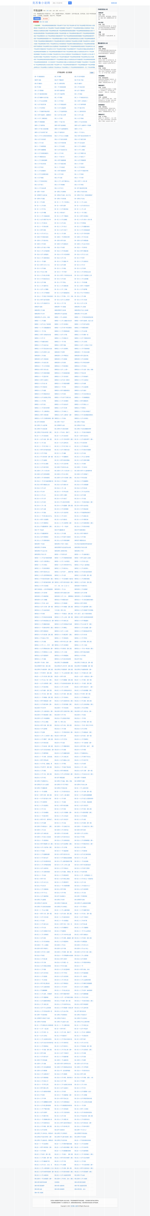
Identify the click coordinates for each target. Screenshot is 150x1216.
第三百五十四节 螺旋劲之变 (42, 484)
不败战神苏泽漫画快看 (40, 49)
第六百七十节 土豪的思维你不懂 (63, 861)
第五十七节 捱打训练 (80, 139)
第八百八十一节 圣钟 (80, 1105)
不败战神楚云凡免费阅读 (46, 67)
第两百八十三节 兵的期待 (61, 401)
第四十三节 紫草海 (40, 125)
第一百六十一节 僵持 (40, 261)
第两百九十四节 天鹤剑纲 (41, 415)
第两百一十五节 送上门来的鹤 (43, 324)
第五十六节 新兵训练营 (61, 139)
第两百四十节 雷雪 (60, 352)
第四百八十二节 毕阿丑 (81, 638)
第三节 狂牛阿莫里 (80, 76)
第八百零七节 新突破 (40, 1022)
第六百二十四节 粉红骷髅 (61, 805)
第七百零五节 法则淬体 (41, 903)
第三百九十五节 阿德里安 (41, 537)
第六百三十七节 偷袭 (40, 823)
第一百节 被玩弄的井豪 (81, 188)
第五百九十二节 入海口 (81, 767)
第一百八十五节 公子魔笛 (41, 289)
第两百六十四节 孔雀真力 (41, 380)
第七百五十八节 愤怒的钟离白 (83, 962)
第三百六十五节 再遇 (80, 495)
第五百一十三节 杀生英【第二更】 (44, 676)
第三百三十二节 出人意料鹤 (82, 457)
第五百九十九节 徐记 (40, 777)
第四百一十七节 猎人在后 (81, 561)
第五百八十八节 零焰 (60, 763)
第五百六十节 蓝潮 (40, 732)
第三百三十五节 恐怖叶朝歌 (82, 460)
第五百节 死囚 (78, 659)
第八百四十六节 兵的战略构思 (43, 1067)
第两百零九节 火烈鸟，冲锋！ (43, 317)
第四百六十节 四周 (40, 613)
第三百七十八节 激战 (40, 512)
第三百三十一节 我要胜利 (61, 457)
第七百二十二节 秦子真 (81, 920)
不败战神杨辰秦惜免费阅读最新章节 (46, 59)
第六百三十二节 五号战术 (61, 816)
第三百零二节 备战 (80, 422)
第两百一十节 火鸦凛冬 (61, 317)
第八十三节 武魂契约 (40, 171)
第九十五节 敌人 (39, 184)
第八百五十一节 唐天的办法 (82, 1070)
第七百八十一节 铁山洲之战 (62, 990)
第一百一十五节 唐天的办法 (82, 205)
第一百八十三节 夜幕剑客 (61, 286)
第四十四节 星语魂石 (60, 125)
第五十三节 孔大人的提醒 (61, 136)
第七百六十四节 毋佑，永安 (82, 969)
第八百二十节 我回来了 (61, 1035)
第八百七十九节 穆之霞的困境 (43, 1105)
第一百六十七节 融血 (40, 268)
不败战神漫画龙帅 (76, 54)
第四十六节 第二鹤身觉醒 (41, 129)
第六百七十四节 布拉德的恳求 (83, 865)
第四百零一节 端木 (40, 544)
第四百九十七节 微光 (80, 655)
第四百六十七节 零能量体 (81, 620)
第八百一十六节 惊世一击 (41, 1032)
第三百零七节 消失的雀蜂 (61, 429)
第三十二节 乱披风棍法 (61, 111)
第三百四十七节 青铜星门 (81, 474)
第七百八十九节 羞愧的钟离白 (43, 1001)
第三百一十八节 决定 (40, 443)
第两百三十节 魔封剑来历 (41, 341)
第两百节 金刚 (38, 307)
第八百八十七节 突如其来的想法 (83, 1112)
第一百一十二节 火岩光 (81, 202)
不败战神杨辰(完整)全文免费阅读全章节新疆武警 (69, 59)
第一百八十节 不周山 (60, 282)
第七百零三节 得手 (60, 899)
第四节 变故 (38, 80)
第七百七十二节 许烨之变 (61, 980)
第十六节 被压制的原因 (41, 94)
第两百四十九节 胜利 (60, 362)
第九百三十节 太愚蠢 (60, 1165)
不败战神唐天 (85, 62)
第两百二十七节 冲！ (40, 338)
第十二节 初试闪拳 (80, 87)
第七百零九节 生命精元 (61, 906)
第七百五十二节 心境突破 (81, 955)
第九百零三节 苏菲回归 (61, 1133)
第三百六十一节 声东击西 (61, 491)
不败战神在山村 (54, 57)
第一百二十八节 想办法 (41, 223)
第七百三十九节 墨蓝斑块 (61, 941)
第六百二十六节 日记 (40, 809)
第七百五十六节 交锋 (40, 962)
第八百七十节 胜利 (40, 1095)
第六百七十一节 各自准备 (81, 861)
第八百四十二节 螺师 (80, 1060)
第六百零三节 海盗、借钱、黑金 (63, 781)
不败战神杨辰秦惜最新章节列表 (57, 51)
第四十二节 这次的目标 (81, 122)
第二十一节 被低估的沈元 (81, 97)
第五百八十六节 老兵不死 (81, 760)
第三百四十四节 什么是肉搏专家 (83, 470)
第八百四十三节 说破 (40, 1063)
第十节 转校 (38, 87)
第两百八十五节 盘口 (40, 404)
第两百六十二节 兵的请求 (61, 376)
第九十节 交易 (58, 177)
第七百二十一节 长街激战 (61, 920)
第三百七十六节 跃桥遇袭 (61, 509)
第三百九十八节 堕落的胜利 (42, 540)
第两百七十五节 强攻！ (81, 390)
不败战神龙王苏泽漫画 (46, 54)
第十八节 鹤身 (78, 94)
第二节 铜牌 (58, 76)
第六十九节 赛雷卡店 (80, 153)
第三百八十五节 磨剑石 (61, 519)
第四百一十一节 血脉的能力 (82, 554)
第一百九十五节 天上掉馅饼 (62, 300)
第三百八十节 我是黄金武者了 (83, 512)
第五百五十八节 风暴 (60, 729)
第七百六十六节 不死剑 (61, 973)
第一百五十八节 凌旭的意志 (42, 258)
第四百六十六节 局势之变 (61, 620)
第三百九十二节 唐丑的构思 (82, 526)
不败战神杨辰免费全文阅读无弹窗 (44, 64)
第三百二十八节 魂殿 (60, 453)
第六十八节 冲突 (59, 153)
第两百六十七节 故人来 (41, 383)
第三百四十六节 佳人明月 (61, 474)
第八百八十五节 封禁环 (41, 1112)
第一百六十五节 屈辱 (60, 265)
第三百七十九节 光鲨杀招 (61, 512)
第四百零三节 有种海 (40, 547)
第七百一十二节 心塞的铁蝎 (62, 910)
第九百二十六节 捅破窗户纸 (42, 1161)
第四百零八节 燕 (79, 551)
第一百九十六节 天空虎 (81, 300)
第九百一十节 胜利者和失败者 (83, 1140)
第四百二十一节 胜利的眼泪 (42, 568)
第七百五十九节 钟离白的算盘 (43, 966)
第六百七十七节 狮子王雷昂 (82, 868)
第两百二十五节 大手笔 (61, 334)
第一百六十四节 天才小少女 (42, 265)
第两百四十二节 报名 (40, 355)
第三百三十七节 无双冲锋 (61, 463)
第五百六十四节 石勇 (60, 736)
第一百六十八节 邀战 (60, 268)
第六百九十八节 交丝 (80, 892)
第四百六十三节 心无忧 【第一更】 (64, 617)
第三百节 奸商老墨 (40, 422)
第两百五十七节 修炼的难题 (42, 373)
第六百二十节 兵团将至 (41, 802)
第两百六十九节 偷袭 (80, 383)
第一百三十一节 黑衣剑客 (41, 226)
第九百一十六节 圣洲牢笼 (81, 1147)
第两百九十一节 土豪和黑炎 (42, 411)
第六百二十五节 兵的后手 (81, 805)
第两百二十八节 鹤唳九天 (61, 338)
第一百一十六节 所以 (40, 209)
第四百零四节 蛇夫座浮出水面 (63, 547)
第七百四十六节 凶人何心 (81, 948)
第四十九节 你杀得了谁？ (41, 132)
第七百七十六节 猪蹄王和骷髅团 (83, 983)
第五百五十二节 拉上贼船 (41, 722)
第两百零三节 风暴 (40, 310)
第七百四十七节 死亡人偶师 (42, 952)
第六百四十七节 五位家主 (81, 833)
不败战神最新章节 (71, 49)
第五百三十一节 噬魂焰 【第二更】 (44, 697)
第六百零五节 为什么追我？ (42, 784)
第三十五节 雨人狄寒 (60, 115)
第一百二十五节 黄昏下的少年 (43, 219)
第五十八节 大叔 (39, 143)
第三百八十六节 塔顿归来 (81, 519)
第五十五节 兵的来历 (40, 139)
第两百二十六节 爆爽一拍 (81, 334)
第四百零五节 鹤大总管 (81, 547)
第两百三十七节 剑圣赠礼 (61, 348)
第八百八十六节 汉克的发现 (62, 1112)
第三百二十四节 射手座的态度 (43, 450)
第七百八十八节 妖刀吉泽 (81, 997)
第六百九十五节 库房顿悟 (81, 889)
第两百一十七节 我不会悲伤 (82, 324)
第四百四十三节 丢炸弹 (41, 593)
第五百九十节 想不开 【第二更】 (43, 767)
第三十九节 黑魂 (79, 118)
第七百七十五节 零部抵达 (61, 983)
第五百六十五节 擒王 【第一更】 (83, 736)
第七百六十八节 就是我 (41, 976)
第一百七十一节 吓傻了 (61, 272)
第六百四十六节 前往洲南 (61, 833)
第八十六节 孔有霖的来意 (41, 174)
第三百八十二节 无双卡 (61, 516)
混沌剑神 (100, 95)
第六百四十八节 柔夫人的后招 (43, 837)
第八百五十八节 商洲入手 (41, 1081)
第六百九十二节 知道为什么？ (83, 885)
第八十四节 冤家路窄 (60, 171)
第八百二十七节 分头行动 (81, 1042)
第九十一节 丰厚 (79, 177)
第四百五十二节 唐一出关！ (42, 603)
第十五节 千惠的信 (80, 90)
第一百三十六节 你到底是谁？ (83, 230)
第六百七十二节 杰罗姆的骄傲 (43, 865)
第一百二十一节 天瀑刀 (81, 212)
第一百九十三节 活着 (80, 296)
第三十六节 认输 (79, 115)
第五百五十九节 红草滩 (81, 729)
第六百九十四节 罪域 (60, 889)
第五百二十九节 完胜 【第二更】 (63, 694)
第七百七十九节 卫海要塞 (81, 987)
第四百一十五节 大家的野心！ (43, 561)
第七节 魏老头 (38, 83)
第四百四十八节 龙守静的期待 (83, 596)
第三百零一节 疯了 (60, 422)
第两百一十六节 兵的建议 (61, 324)
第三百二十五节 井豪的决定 (62, 450)
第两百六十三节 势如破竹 (81, 376)
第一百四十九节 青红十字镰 (42, 247)
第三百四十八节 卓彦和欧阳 (42, 477)
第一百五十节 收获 (60, 247)
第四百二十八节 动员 (60, 575)
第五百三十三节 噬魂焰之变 (82, 697)
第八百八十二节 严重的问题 (42, 1109)
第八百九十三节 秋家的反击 (82, 1119)
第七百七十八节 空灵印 (61, 987)
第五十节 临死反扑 (60, 132)
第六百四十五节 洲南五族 (41, 833)
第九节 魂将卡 (78, 83)
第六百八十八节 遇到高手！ (62, 882)
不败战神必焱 (57, 67)
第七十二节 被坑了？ (80, 157)
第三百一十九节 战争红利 (61, 443)
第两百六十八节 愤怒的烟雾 (62, 383)
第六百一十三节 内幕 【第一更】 (83, 791)
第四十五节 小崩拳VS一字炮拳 (83, 125)
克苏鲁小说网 (41, 3)
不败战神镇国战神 (82, 64)
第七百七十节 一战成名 (81, 976)
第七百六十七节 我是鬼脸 (81, 973)
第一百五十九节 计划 (60, 258)
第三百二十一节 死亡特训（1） (43, 446)
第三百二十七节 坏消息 (41, 453)
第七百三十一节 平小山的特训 (83, 931)
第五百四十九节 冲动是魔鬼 (42, 718)
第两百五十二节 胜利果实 (61, 366)
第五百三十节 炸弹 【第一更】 (83, 694)
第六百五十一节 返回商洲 (41, 840)
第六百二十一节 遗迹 (60, 802)
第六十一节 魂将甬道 (40, 146)
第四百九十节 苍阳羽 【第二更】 (63, 648)
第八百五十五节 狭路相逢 (41, 1077)
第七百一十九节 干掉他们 (81, 917)
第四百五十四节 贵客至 (81, 603)
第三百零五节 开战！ (80, 425)
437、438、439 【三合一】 (62, 586)
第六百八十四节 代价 (40, 879)
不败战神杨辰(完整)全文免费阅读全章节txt (77, 51)
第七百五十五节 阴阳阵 (81, 959)
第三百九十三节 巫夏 (60, 533)
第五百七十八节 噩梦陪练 (41, 753)
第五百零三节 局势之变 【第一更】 (84, 662)
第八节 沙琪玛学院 (60, 83)
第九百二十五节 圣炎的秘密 (82, 1158)
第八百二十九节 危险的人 (61, 1046)
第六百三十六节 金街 (80, 819)
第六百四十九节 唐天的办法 (62, 837)
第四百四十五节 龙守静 (81, 593)
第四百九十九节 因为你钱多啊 (63, 659)
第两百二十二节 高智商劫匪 (62, 331)
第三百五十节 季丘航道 (81, 477)
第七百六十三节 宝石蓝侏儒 (62, 969)
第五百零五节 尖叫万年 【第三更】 (64, 666)
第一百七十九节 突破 (40, 282)
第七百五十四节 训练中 (61, 959)
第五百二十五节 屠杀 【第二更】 (43, 690)
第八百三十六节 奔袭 (80, 1053)
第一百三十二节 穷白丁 (61, 226)
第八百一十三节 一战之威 (41, 1028)
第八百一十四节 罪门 (60, 1028)
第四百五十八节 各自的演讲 (42, 610)
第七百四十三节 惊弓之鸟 (81, 945)
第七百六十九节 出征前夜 (61, 976)
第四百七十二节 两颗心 (61, 627)
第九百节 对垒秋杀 (60, 1130)
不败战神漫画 (91, 67)
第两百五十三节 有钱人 (81, 366)
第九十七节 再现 (79, 184)
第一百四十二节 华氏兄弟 (81, 237)
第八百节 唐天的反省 (80, 1011)
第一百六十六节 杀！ (80, 265)
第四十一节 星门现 (60, 122)
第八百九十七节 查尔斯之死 (62, 1126)
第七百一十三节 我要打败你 (82, 910)
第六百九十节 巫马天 (40, 885)
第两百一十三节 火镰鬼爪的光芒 (63, 320)
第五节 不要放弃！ (60, 80)
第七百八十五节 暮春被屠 (81, 994)
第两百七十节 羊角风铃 (41, 387)
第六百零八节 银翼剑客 (41, 788)
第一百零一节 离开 (40, 191)
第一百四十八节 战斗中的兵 (82, 244)
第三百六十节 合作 (40, 491)
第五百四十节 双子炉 (40, 708)
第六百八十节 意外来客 (81, 872)
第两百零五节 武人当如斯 (81, 310)
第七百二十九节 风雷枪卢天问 (43, 931)
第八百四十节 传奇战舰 (41, 1060)
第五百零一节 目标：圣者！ (42, 662)
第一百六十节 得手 (80, 258)
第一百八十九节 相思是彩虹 (62, 293)
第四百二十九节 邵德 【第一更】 (83, 575)
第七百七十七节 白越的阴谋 (42, 987)
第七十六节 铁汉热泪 (40, 164)
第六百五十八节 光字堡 (61, 847)
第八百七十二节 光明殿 (81, 1095)
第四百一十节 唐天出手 (61, 554)
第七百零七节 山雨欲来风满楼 (83, 903)
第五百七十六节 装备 (60, 749)
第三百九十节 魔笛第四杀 (41, 533)
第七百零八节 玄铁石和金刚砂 (43, 906)
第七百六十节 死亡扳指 (61, 966)
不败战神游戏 (46, 57)
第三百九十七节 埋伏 (80, 537)
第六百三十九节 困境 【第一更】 (83, 823)
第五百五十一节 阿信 (80, 718)
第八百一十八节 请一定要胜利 (83, 1032)
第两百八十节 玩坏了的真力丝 (63, 397)
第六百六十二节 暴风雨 (81, 851)
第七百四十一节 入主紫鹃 (41, 945)
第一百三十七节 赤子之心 (41, 233)
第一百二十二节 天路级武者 (42, 216)
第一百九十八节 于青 (60, 303)
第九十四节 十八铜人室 (81, 181)
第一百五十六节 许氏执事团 (62, 254)
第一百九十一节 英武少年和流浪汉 (44, 296)
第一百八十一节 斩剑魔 (81, 282)
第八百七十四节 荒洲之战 (61, 1098)
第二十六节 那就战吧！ (61, 104)
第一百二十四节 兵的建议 (81, 216)
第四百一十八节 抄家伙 (41, 565)
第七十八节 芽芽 (79, 164)
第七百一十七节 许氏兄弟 (41, 917)
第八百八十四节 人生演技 (81, 1109)
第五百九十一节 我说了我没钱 (63, 767)
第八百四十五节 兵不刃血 (81, 1063)
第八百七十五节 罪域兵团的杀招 (83, 1098)
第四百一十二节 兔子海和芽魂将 (43, 558)
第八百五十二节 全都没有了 (42, 1074)
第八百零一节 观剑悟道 (41, 1015)
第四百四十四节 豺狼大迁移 (62, 593)
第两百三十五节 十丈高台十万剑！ (84, 345)
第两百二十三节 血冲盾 (81, 331)
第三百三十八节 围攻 (80, 463)
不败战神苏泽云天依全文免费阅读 (62, 54)
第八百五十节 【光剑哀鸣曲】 (63, 1070)
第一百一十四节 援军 (60, 205)
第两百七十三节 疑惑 (40, 390)
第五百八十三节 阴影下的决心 (83, 756)
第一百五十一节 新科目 (81, 247)
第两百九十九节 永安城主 (81, 418)
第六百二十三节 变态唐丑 (41, 805)
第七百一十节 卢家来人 (81, 906)
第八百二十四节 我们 (80, 1039)
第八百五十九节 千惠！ (61, 1081)
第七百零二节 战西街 (40, 899)
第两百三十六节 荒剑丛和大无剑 (43, 348)
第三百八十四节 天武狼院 (41, 519)
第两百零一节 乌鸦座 (60, 307)
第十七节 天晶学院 (60, 94)
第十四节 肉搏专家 (60, 90)
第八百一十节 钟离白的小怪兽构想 (44, 1025)
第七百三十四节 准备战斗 (81, 934)
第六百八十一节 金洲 (40, 875)
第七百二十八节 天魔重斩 (81, 927)
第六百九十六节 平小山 (41, 892)
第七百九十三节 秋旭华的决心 (63, 1004)
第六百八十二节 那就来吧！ (62, 875)
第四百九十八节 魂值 (40, 659)
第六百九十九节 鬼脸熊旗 (41, 896)
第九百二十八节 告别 (80, 1161)
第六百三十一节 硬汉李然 (41, 816)
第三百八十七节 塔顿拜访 (41, 523)
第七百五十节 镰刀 (40, 955)
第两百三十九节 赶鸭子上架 (42, 352)
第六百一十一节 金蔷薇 (41, 791)
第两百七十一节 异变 (60, 387)
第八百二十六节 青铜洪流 (61, 1042)
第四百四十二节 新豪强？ (81, 589)
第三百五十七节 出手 (40, 488)
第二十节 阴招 (58, 97)
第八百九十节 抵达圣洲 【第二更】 (84, 1116)
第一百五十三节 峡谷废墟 (61, 251)
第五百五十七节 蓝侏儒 (41, 729)
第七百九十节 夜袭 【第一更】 (63, 1001)
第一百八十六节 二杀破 (61, 289)
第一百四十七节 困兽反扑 (61, 244)
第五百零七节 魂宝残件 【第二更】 (44, 669)
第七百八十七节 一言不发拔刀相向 (64, 997)
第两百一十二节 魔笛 (40, 320)
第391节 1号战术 (39, 530)
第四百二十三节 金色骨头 (81, 568)
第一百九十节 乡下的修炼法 (82, 293)
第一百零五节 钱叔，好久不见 (63, 195)
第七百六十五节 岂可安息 (41, 973)
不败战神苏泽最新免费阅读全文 (74, 44)
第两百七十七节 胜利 (60, 394)
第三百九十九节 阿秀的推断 (62, 540)
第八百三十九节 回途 (80, 1056)
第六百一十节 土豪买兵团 (81, 788)
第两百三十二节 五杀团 (81, 341)
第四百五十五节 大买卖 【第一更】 (44, 606)
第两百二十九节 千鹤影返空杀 (83, 338)
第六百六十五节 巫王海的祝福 (83, 854)
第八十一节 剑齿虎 (60, 167)
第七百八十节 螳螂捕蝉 (41, 990)
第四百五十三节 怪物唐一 (61, 603)
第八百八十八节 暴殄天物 (41, 1116)
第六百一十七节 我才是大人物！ (43, 798)
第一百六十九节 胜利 (80, 268)
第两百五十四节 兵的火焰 (41, 369)
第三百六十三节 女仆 (40, 495)
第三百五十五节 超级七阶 (61, 484)
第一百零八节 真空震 (60, 198)
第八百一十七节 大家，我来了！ (63, 1032)
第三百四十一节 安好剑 (81, 467)
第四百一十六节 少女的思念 (62, 561)
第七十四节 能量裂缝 (60, 160)
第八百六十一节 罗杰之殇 (41, 1084)
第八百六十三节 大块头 (81, 1084)
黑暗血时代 (101, 114)
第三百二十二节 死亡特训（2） (63, 446)
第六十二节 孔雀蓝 (60, 146)
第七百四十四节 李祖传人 (41, 948)
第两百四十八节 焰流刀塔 (41, 362)
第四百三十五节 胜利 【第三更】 (83, 582)
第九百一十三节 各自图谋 (81, 1144)
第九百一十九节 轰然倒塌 (81, 1151)
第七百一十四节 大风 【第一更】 (43, 913)
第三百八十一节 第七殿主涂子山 (43, 516)
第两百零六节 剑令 (40, 314)
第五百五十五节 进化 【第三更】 (63, 725)
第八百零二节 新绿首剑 (61, 1015)
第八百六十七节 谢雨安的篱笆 (43, 1091)
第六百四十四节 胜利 (80, 830)
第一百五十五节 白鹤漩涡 (41, 254)
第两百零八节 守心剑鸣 (81, 314)
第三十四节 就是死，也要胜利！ (43, 115)
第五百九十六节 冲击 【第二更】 (43, 774)
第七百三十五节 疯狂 (40, 938)
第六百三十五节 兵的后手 (61, 819)
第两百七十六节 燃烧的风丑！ (43, 394)
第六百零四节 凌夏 (80, 781)
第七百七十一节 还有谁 (41, 980)
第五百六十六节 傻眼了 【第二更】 (44, 739)
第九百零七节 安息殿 (80, 1137)
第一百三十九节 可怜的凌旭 (82, 233)
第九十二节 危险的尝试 (41, 181)
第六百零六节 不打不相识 (61, 784)
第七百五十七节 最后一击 (61, 962)
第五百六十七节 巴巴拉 (61, 739)
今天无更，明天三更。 (61, 610)
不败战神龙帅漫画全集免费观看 (84, 49)
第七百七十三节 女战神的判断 (83, 980)
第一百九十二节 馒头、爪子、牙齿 (64, 296)
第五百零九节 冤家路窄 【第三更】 (64, 669)
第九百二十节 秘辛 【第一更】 (43, 1154)
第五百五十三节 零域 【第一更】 (83, 722)
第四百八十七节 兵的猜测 (61, 645)
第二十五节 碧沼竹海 (40, 104)
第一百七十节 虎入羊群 (41, 272)
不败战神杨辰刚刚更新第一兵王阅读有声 (45, 62)
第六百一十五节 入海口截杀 (62, 795)
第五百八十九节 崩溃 (80, 763)
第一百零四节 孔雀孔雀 (41, 195)
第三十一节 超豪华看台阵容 (42, 111)
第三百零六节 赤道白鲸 (41, 429)
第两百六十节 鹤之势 (80, 373)
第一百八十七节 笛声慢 (81, 289)
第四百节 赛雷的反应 (80, 540)
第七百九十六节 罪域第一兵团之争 (64, 1008)
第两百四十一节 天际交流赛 (82, 352)
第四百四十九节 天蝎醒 (41, 600)
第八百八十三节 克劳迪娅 (61, 1109)
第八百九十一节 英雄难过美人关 (43, 1119)
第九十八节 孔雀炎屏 (40, 188)
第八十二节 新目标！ (80, 167)
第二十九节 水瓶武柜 (60, 108)
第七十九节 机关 (39, 167)
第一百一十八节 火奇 (80, 209)
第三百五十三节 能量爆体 (81, 481)
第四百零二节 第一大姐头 (61, 544)
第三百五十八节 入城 (60, 488)
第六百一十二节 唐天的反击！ (63, 791)
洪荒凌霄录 (101, 76)
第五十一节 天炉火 (80, 132)
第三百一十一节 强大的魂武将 (83, 432)
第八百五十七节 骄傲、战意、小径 (84, 1077)
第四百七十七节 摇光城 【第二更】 (44, 634)
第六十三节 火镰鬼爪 (80, 146)
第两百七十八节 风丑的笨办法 (83, 394)
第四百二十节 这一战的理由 (82, 565)
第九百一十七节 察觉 (40, 1151)
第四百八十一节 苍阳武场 (61, 638)
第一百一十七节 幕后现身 (61, 209)
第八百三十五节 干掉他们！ (62, 1053)
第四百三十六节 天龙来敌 (41, 586)
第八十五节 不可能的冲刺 (81, 171)
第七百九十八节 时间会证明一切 (43, 1011)
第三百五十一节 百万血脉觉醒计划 (44, 481)
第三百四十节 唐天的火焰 (61, 467)
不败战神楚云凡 (65, 67)
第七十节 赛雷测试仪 (40, 157)
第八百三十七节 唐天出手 (41, 1056)
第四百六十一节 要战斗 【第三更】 (64, 613)
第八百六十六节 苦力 (80, 1088)
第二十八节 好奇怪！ (40, 108)
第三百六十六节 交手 (40, 498)
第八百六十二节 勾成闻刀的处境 (63, 1084)
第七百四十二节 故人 (60, 945)
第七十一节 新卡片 (60, 157)
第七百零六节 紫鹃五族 (61, 903)
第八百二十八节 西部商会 (41, 1046)
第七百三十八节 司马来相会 (42, 941)
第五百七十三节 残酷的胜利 (62, 746)
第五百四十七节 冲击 (60, 715)
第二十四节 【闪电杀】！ (81, 101)
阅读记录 (114, 3)
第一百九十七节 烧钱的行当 (42, 303)
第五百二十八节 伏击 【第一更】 (43, 694)
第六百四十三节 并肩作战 (61, 830)
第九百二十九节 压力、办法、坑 (43, 1165)
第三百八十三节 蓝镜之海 (81, 516)
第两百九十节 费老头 (80, 408)
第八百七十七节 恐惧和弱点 (62, 1102)
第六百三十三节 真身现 (81, 816)
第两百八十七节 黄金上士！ (82, 404)
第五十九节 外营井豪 (60, 143)
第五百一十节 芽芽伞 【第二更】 (43, 673)
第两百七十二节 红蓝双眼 (81, 387)
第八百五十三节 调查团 (61, 1074)
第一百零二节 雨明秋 (60, 191)
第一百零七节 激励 (40, 198)
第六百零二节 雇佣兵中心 (41, 781)
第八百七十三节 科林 (40, 1098)
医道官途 (100, 66)
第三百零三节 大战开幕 (41, 425)
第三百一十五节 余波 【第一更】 (43, 439)
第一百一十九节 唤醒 (40, 212)
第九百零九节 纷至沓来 (61, 1140)
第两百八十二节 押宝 (40, 401)
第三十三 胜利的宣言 (80, 111)
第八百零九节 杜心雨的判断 (82, 1022)
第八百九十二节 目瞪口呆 (61, 1119)
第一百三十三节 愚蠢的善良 (82, 226)
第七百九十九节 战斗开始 (61, 1011)
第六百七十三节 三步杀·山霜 (62, 865)
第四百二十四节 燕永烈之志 (42, 572)
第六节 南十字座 (79, 80)
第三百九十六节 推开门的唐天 (63, 537)
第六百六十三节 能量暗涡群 (42, 854)
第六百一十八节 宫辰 (60, 798)
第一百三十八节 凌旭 (60, 233)
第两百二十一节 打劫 (40, 331)
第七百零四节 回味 (80, 899)
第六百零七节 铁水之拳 (81, 784)
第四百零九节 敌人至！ (41, 554)
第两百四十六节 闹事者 (61, 359)
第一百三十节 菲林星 (80, 223)
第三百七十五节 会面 (40, 509)
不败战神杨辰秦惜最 (74, 57)
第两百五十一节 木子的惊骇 (42, 366)
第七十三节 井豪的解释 (41, 160)
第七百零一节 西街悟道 (81, 896)
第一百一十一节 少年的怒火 (62, 202)
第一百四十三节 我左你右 (41, 240)
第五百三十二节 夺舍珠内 (61, 697)
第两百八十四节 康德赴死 (81, 401)
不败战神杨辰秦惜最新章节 (70, 64)
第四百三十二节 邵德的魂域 (82, 579)
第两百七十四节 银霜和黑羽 (62, 390)
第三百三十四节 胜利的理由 (62, 460)
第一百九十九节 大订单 (81, 303)
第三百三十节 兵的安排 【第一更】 (44, 457)
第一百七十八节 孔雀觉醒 (81, 279)
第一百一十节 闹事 (40, 202)
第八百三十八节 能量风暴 (61, 1056)
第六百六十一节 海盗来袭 (61, 851)
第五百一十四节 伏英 (60, 676)
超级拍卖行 (101, 85)
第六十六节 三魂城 (80, 150)
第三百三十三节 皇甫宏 (41, 460)
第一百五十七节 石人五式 (81, 254)
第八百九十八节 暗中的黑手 (82, 1126)
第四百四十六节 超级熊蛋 (41, 596)
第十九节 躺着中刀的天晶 (41, 97)
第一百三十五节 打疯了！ (61, 230)
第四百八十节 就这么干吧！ (42, 638)
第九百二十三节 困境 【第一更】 (43, 1158)
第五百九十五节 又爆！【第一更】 (84, 770)
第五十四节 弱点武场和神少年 (83, 136)
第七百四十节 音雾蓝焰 (81, 941)
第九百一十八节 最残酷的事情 (63, 1151)
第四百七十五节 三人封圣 (61, 631)
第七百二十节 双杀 (40, 920)
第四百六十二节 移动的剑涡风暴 (43, 617)
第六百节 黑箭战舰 (60, 777)
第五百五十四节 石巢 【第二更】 (43, 725)
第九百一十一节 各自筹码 (41, 1144)
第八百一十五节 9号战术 (81, 1028)
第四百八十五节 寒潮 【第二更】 (83, 641)
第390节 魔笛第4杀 (60, 530)
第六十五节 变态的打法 (61, 150)
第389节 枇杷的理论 (80, 530)
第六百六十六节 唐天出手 (41, 858)
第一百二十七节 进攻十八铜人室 (83, 219)
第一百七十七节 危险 (60, 279)
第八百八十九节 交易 (60, 1116)
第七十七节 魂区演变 (60, 164)
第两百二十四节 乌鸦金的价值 (43, 334)
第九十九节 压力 (59, 188)
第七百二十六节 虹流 (40, 927)
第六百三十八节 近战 (60, 823)
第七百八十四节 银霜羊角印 (62, 994)
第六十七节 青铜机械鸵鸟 (41, 153)
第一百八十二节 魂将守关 (41, 286)
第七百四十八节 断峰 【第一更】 (63, 952)
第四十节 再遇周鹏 (40, 122)
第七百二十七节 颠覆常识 (61, 927)
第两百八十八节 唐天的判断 (42, 408)
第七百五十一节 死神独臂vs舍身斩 (64, 955)
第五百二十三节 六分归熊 (61, 687)
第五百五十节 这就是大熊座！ (63, 718)
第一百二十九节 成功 (60, 223)
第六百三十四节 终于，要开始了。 (44, 819)
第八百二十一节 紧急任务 (81, 1035)
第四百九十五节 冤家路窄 (41, 655)
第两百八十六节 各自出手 (61, 404)
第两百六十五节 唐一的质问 (62, 380)
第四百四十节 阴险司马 (81, 586)
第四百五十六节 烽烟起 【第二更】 (64, 606)
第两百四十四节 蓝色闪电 (81, 355)
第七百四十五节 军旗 (60, 948)
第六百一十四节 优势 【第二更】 (43, 795)
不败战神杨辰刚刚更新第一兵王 (78, 67)
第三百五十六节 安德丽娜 (81, 484)
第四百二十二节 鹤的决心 (61, 568)
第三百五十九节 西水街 (81, 488)
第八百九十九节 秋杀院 (41, 1130)
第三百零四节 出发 (60, 425)
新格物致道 (101, 105)
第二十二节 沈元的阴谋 (41, 101)
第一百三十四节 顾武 (40, 230)
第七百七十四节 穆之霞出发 (42, 983)
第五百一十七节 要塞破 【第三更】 (64, 680)
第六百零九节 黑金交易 (61, 788)
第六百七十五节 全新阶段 (41, 868)
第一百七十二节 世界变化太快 (83, 272)
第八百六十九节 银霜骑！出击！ (83, 1091)
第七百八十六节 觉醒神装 (41, 997)
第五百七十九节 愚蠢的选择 (62, 753)
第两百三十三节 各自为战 (41, 345)
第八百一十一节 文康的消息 (62, 1025)
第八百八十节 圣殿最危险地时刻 (63, 1105)
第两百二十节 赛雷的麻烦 (81, 327)
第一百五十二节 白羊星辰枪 (42, 251)
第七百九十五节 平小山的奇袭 (43, 1008)
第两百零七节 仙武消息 (61, 314)
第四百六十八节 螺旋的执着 (42, 624)
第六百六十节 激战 (40, 851)
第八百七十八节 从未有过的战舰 (83, 1102)
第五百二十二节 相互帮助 (41, 687)
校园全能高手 (102, 56)
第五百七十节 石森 (60, 742)
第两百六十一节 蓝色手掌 (41, 376)
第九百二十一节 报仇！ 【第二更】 (64, 1154)
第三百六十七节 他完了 (61, 498)
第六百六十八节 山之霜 (81, 858)
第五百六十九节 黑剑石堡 (41, 742)
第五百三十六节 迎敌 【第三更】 (83, 701)
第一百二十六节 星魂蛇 (61, 219)
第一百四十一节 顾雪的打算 (62, 237)
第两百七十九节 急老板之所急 (43, 397)
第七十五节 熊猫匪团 (80, 160)
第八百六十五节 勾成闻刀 (61, 1088)
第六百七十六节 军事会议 (61, 868)
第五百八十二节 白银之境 (61, 756)
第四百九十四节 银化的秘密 (82, 652)
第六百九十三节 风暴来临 (41, 889)
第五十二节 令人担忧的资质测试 (43, 136)
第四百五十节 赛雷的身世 (61, 600)
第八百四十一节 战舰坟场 (61, 1060)
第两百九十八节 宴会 (60, 418)
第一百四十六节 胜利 (40, 244)
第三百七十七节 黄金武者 (81, 509)
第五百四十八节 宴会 (80, 715)
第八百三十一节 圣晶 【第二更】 (43, 1049)
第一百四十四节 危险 (60, 240)
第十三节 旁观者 (39, 90)
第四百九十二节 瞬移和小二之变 (43, 652)
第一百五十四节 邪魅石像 (81, 251)
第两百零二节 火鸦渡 (80, 307)
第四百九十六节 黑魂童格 (61, 655)
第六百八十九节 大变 (80, 882)
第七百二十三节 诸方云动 (41, 924)
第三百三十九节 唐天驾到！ (42, 467)
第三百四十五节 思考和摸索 (42, 474)
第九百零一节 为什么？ (81, 1130)
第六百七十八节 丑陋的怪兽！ (43, 872)
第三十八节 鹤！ (59, 118)
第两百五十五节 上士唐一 (61, 369)
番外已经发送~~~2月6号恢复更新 (44, 589)
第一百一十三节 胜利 (40, 205)
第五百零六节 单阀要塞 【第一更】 (84, 666)
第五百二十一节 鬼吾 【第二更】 (83, 683)
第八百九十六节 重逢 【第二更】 (43, 1126)
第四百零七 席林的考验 (61, 551)
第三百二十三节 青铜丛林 (81, 446)
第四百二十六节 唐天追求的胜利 (83, 572)
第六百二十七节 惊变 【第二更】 (83, 809)
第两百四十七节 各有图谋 (81, 359)
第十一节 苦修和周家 (60, 87)
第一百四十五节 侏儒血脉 (81, 240)
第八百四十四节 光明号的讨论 (63, 1063)
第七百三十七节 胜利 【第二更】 (83, 938)
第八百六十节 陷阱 (80, 1081)
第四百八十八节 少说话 (81, 645)
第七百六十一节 (79, 966)
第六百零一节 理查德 (80, 777)
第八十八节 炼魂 (79, 174)
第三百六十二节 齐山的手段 (82, 491)
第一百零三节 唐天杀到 (81, 191)
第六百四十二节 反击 (40, 830)
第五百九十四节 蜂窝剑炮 (61, 770)
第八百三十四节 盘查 (40, 1053)
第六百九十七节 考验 (60, 892)
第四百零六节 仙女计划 (41, 551)
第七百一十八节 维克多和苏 (62, 917)
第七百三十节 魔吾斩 (60, 931)
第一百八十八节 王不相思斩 (42, 293)
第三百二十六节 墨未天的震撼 (83, 450)
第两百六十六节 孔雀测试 (81, 380)
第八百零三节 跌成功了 (81, 1015)
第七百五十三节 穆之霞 (41, 959)
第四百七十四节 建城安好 (41, 631)
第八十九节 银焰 (39, 177)
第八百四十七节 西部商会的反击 (63, 1067)
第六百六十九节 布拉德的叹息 (43, 861)
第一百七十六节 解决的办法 (42, 279)
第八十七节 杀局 (59, 174)
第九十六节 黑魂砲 (60, 184)
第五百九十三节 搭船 (40, 770)
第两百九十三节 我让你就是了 (83, 411)
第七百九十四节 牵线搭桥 (81, 1004)
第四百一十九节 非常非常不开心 (63, 565)
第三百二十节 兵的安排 (81, 443)
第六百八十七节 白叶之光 (41, 882)
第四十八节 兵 (78, 129)
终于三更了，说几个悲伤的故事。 (84, 613)
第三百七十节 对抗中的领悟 (62, 502)
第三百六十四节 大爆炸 (61, 495)
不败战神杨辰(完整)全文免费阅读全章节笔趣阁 (68, 62)
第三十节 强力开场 (80, 108)
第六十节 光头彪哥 (80, 143)
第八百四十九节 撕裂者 (41, 1070)
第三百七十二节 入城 (40, 505)
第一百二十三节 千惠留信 (61, 216)
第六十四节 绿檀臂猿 (40, 150)
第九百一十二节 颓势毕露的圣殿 (63, 1144)
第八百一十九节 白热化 (41, 1035)
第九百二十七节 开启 (60, 1161)
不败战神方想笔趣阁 (59, 28)
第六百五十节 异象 (80, 837)
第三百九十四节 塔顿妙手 (81, 533)
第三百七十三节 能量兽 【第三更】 (64, 505)
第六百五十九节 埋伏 (80, 847)
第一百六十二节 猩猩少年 (61, 261)
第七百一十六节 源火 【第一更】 (83, 913)
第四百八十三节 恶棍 (40, 641)
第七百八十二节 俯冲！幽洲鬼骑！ (84, 990)
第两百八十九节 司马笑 (61, 408)
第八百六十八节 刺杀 (60, 1091)
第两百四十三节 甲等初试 (61, 355)
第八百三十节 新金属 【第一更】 (83, 1046)
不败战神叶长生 (58, 64)
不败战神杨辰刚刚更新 (89, 59)
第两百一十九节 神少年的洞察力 (63, 327)
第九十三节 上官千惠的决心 (62, 181)
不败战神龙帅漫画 (61, 49)
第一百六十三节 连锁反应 (81, 261)
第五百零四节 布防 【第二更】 (43, 666)
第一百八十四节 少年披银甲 (82, 286)
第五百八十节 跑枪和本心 (81, 753)
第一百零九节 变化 (80, 198)
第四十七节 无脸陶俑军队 (61, 129)
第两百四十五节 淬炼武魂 (41, 359)
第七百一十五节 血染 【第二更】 (63, 913)
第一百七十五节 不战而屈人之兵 (83, 275)
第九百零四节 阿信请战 (81, 1133)
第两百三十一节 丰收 (60, 341)
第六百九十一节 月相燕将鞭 (62, 885)
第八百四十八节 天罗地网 (81, 1067)
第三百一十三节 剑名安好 (61, 436)
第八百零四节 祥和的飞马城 (42, 1018)
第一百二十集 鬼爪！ (60, 212)
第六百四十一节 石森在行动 (62, 826)
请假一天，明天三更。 (61, 722)
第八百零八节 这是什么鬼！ (62, 1022)
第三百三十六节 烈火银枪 (41, 463)
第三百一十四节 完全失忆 (81, 436)
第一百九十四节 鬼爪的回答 (42, 300)
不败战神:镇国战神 (64, 57)
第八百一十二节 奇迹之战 (81, 1025)
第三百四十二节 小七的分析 (42, 470)
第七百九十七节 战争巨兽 (81, 1008)
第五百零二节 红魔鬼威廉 (61, 662)
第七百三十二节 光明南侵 (41, 934)
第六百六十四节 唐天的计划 (62, 854)
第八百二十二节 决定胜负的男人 (43, 1039)
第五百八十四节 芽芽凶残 (41, 760)
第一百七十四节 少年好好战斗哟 (63, 275)
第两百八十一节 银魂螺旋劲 (82, 397)
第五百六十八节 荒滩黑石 (81, 739)
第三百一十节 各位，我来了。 (63, 432)
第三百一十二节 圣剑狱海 (41, 436)
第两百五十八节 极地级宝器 (62, 373)
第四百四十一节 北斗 (60, 589)
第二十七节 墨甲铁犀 (80, 104)
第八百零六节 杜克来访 (81, 1018)
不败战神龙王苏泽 (51, 49)
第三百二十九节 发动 (80, 453)
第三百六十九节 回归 (40, 502)
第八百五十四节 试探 (80, 1074)
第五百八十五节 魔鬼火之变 (62, 760)
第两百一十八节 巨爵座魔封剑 (43, 327)
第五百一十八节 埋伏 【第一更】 (83, 680)
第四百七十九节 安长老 (81, 634)
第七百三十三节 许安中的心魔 (63, 934)
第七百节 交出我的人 (60, 896)
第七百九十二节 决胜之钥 (41, 1004)
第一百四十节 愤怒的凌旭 (41, 237)
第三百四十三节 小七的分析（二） (64, 470)
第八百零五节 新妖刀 (60, 1018)
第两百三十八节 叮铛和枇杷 (82, 348)
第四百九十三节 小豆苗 (61, 652)
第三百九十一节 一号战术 (61, 526)
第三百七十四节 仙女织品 (81, 505)
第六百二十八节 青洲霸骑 (41, 812)
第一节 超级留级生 (40, 76)
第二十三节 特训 (59, 101)
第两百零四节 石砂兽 (60, 310)
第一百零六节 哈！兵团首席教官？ (84, 195)
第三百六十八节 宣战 (80, 498)
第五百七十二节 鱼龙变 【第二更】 (44, 746)
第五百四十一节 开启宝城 (61, 708)
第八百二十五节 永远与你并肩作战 (44, 1042)
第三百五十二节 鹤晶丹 (61, 481)
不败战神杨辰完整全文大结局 (60, 38)
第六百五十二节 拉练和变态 (62, 840)
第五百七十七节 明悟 (80, 749)
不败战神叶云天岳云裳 (87, 54)
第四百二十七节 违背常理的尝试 (43, 575)
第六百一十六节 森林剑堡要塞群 (83, 795)
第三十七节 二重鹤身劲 (41, 118)
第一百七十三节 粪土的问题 (42, 275)
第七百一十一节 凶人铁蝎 (41, 910)
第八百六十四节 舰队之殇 (41, 1088)
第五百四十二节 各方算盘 (81, 708)
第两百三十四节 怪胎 (60, 345)
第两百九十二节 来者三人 (61, 411)
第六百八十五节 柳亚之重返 (62, 879)
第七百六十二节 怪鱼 (40, 969)
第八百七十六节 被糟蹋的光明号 (43, 1102)
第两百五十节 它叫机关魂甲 (82, 362)
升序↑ (92, 73)
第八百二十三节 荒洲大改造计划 (63, 1039)
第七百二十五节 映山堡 (81, 924)
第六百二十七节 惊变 (60, 809)
